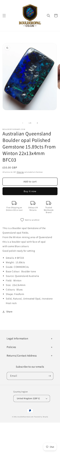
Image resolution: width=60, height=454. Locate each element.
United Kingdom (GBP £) (28, 398)
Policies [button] (11, 347)
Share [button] (9, 311)
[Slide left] (22, 123)
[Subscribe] (49, 376)
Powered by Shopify (41, 417)
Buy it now (30, 191)
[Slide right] (37, 123)
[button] (4, 15)
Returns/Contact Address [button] (22, 355)
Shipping (20, 172)
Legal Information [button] (17, 338)
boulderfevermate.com (26, 417)
